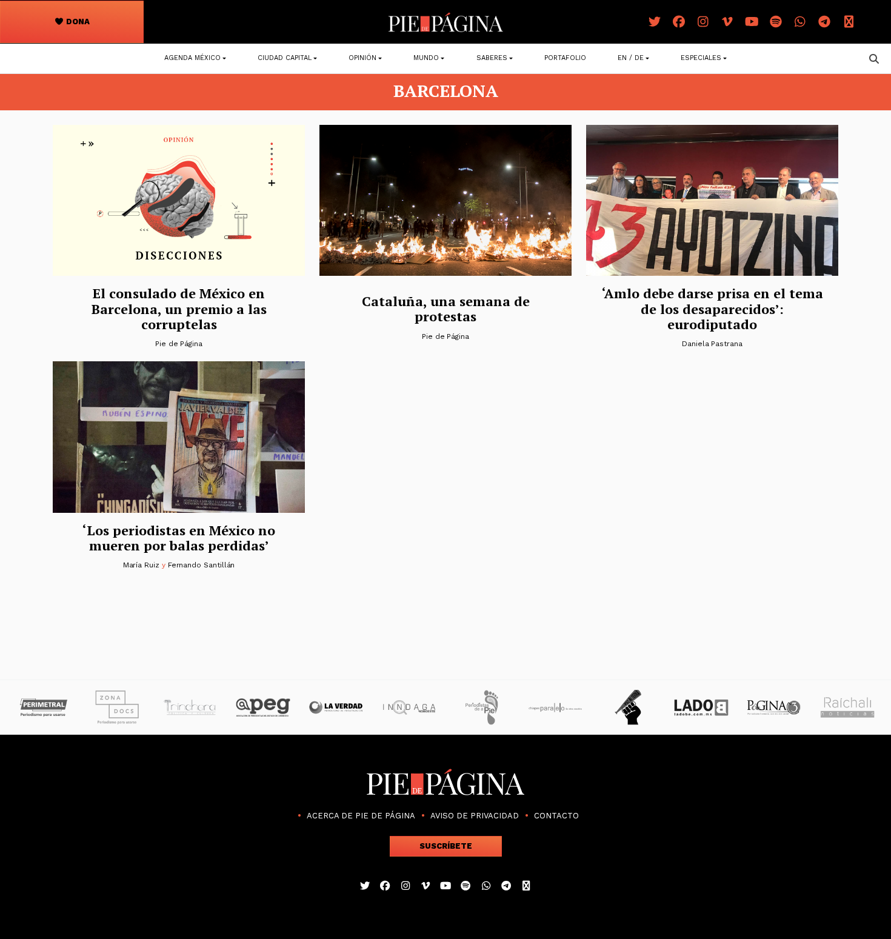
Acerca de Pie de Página (361, 815)
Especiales (701, 58)
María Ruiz (141, 565)
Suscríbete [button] (445, 845)
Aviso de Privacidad (474, 815)
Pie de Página (178, 343)
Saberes (491, 58)
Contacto (556, 815)
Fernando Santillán (201, 565)
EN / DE (631, 58)
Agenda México (192, 58)
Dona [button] (77, 21)
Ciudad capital (285, 58)
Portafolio (565, 58)
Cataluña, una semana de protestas (446, 308)
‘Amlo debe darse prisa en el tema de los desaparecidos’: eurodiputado (712, 308)
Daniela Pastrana (712, 343)
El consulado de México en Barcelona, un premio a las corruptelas (179, 308)
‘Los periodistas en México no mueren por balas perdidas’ (178, 537)
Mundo (426, 58)
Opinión (362, 58)
